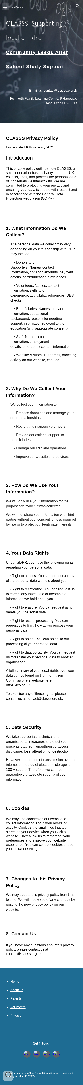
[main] (41, 42)
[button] (5, 6)
